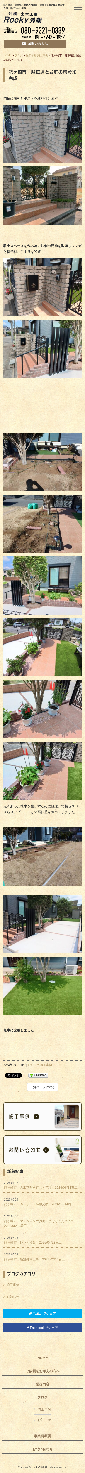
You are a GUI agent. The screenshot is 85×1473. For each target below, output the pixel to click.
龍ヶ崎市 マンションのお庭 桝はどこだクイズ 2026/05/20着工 (40, 1221)
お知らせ (31, 55)
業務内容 (42, 1384)
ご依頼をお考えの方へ (43, 1371)
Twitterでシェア (44, 1313)
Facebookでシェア (43, 1328)
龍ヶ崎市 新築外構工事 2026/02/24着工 (34, 1257)
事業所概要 (42, 1436)
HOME (7, 55)
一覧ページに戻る (42, 1087)
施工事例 (42, 55)
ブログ (19, 55)
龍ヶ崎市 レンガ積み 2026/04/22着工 (34, 1240)
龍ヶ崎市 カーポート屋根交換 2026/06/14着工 (39, 1202)
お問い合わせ (42, 1449)
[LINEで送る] (38, 1075)
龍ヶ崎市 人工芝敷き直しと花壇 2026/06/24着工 (41, 1185)
